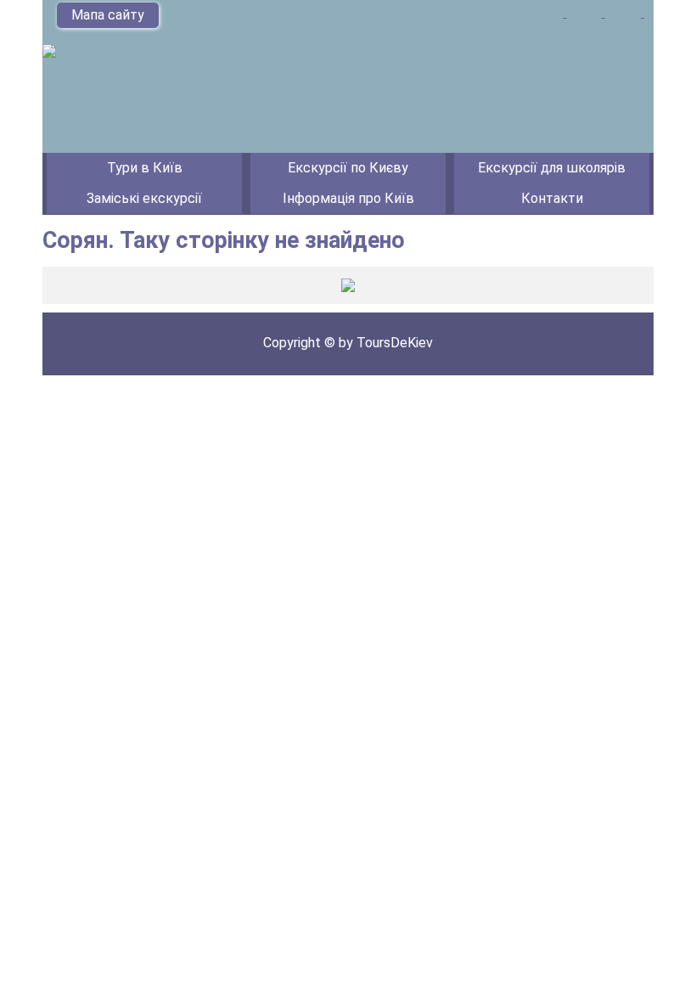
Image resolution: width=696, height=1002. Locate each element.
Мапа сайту (107, 15)
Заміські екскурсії (144, 198)
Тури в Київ (144, 168)
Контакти (552, 198)
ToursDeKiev (394, 343)
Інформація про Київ (348, 198)
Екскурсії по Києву (348, 168)
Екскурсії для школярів (552, 168)
